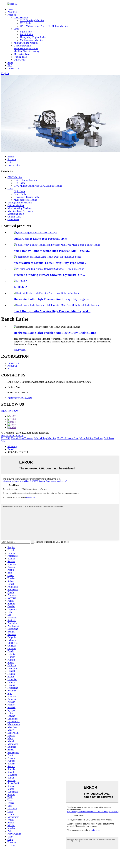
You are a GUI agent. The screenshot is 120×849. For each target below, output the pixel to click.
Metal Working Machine (26, 48)
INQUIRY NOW (9, 411)
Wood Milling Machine (91, 438)
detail (23, 349)
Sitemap (19, 435)
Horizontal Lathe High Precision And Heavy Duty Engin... (51, 299)
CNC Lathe (26, 23)
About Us (12, 12)
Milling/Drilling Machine (26, 42)
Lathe (16, 28)
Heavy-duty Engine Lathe (33, 37)
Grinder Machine (22, 45)
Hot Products (7, 435)
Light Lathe (26, 31)
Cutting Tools (20, 57)
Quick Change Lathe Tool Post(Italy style (40, 238)
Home (11, 9)
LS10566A (21, 287)
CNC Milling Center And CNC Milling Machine (44, 26)
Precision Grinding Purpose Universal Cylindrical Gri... (49, 274)
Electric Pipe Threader (22, 438)
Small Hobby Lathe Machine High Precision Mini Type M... (52, 250)
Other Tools (19, 59)
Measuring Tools (22, 54)
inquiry (17, 349)
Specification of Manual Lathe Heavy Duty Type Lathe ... (50, 262)
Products (12, 14)
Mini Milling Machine (45, 438)
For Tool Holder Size (67, 438)
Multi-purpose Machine (31, 40)
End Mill (5, 438)
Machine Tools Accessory (26, 51)
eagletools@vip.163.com (20, 397)
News (10, 62)
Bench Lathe (26, 34)
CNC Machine (21, 17)
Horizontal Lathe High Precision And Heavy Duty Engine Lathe (55, 332)
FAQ (10, 65)
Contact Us (13, 68)
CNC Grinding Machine (32, 20)
